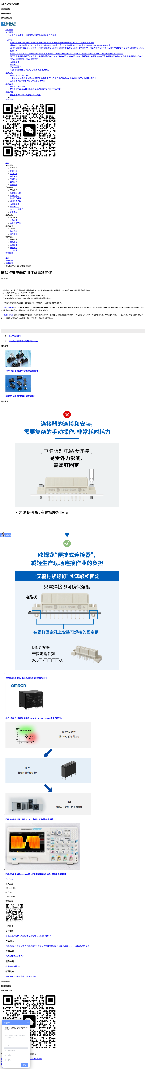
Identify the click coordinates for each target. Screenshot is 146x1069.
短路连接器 (64, 54)
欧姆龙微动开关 (16, 48)
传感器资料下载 (54, 89)
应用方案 (9, 73)
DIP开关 (103, 48)
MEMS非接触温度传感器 (86, 56)
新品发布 (14, 95)
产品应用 (14, 76)
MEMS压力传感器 (103, 56)
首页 (7, 163)
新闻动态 (9, 92)
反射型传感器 (29, 56)
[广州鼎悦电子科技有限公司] (8, 25)
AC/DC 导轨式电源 (34, 70)
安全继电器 (36, 45)
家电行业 (29, 78)
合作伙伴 (52, 35)
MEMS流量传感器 (32, 59)
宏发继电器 (58, 43)
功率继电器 (55, 45)
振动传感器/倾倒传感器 (44, 56)
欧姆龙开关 (26, 43)
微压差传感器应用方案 (87, 78)
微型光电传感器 (16, 56)
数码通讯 (45, 78)
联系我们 (9, 100)
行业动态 (29, 95)
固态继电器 (81, 45)
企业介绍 (14, 35)
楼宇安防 (68, 78)
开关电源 (90, 43)
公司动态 (37, 95)
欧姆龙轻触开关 (58, 48)
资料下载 (21, 87)
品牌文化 (22, 35)
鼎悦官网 (9, 30)
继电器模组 (68, 43)
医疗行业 (53, 78)
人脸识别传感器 (60, 56)
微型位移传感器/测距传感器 (122, 56)
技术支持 (14, 87)
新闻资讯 (22, 95)
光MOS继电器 (15, 67)
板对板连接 (41, 54)
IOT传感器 (71, 56)
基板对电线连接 (29, 54)
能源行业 (37, 78)
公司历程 (45, 35)
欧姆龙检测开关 (29, 48)
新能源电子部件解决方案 (20, 81)
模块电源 (45, 70)
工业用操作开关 (92, 48)
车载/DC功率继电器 (68, 45)
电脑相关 (22, 78)
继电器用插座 (104, 45)
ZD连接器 (104, 54)
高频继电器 (26, 45)
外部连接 (49, 54)
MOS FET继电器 (80, 43)
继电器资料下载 (28, 89)
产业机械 (60, 78)
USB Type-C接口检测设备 (79, 54)
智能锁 (75, 78)
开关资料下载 (15, 89)
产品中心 (9, 40)
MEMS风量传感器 (17, 59)
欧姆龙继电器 (15, 43)
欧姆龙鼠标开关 (132, 48)
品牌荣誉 (29, 35)
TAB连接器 (95, 54)
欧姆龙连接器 (36, 43)
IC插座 (56, 54)
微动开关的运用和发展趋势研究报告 (23, 341)
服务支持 (9, 84)
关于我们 (9, 32)
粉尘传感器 (138, 56)
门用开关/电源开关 (44, 48)
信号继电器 (45, 45)
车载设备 (14, 78)
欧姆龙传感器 (48, 43)
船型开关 (69, 48)
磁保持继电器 (15, 45)
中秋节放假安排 (15, 336)
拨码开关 (110, 48)
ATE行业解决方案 (38, 81)
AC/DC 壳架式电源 (18, 70)
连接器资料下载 (41, 89)
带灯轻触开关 (120, 48)
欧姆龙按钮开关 (79, 48)
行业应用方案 (23, 76)
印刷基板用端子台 (115, 54)
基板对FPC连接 (16, 54)
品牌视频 (37, 35)
